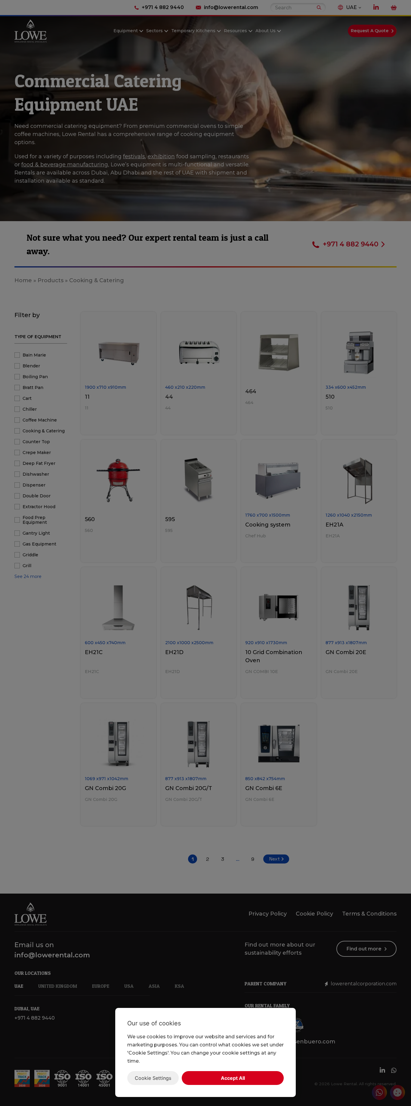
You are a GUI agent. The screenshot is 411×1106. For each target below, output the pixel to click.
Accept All (233, 1078)
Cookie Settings (153, 1078)
